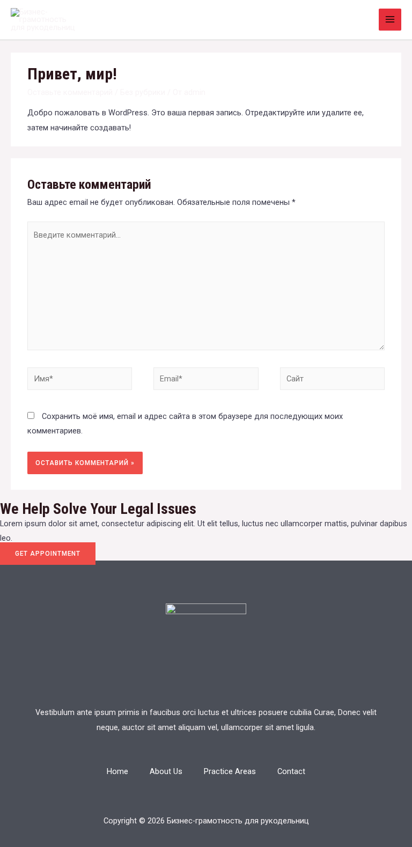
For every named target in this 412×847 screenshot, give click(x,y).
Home (117, 771)
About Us (166, 771)
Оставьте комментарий (70, 92)
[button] (47, 553)
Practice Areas (230, 771)
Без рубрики (142, 92)
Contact (291, 771)
